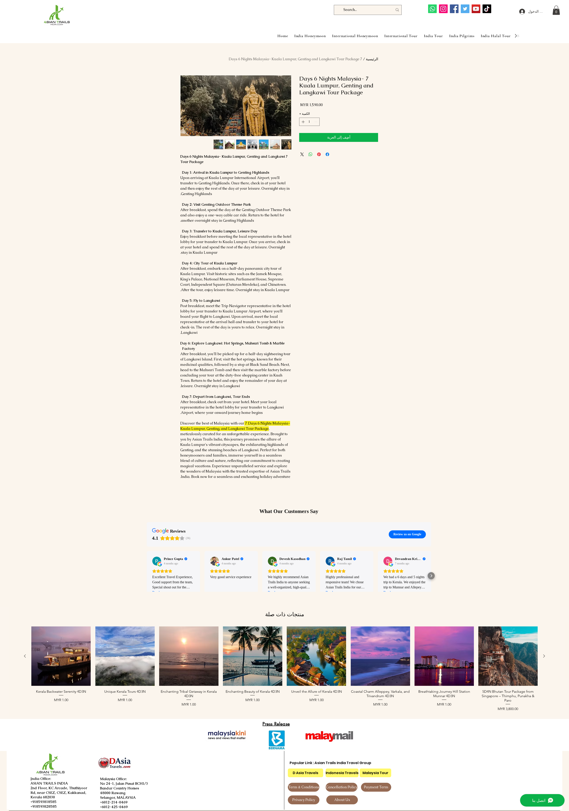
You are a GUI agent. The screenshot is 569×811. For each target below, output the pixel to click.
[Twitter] (465, 8)
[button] (556, 10)
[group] (284, 669)
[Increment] (302, 122)
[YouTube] (476, 8)
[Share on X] (302, 154)
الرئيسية (372, 59)
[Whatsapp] (432, 8)
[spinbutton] (309, 122)
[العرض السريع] (508, 656)
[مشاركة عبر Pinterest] (319, 154)
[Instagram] (443, 8)
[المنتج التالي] (25, 656)
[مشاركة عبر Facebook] (327, 154)
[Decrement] (316, 122)
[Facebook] (454, 8)
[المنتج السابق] (544, 656)
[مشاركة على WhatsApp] (310, 154)
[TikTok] (487, 8)
